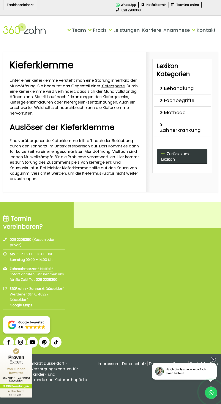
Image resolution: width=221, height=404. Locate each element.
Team (79, 30)
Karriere (151, 30)
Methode (175, 112)
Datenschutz (134, 363)
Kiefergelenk (100, 162)
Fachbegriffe (179, 100)
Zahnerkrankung (180, 130)
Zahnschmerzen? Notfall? (31, 268)
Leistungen (126, 30)
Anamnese (176, 30)
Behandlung (179, 88)
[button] (26, 325)
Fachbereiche (19, 4)
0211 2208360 (46, 279)
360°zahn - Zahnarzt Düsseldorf (37, 288)
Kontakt (206, 30)
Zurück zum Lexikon (175, 156)
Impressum (109, 363)
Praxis (100, 30)
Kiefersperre (113, 86)
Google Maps (21, 305)
